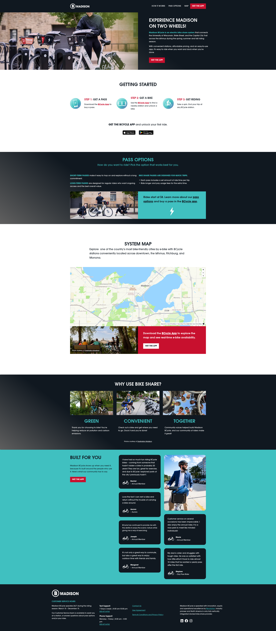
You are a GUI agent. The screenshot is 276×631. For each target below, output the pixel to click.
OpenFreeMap (171, 324)
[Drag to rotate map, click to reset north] (203, 275)
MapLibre (163, 324)
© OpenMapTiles (181, 324)
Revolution (210, 609)
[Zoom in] (203, 269)
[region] (138, 296)
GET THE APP (157, 60)
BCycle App (103, 104)
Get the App (198, 6)
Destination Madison (92, 350)
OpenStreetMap (197, 324)
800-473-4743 (105, 612)
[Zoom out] (203, 272)
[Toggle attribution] (203, 324)
